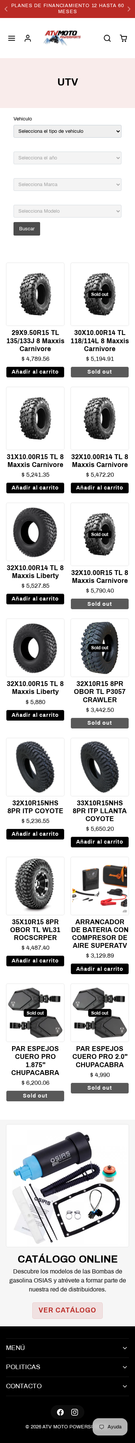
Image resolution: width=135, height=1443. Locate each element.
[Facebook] (61, 1412)
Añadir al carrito (35, 372)
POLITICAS (23, 1367)
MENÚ (15, 1347)
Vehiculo (23, 119)
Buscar (26, 228)
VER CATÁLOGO (67, 1310)
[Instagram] (74, 1412)
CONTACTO (24, 1386)
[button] (12, 38)
